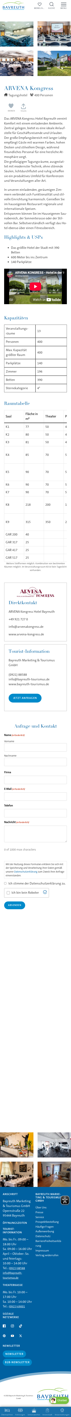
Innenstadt (47, 1415)
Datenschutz (43, 1236)
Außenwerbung (45, 1231)
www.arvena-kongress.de (26, 634)
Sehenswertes (34, 1415)
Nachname (10, 755)
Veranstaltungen (62, 1415)
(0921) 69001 (17, 1306)
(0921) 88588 (18, 675)
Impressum (42, 1250)
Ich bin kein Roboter (25, 893)
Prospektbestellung (47, 1222)
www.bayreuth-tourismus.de (29, 684)
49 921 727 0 (19, 619)
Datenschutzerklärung (25, 871)
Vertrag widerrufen (47, 1255)
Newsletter (14, 1354)
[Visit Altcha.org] (45, 893)
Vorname (9, 741)
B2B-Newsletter (17, 1362)
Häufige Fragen (45, 1226)
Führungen (20, 1415)
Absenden (14, 905)
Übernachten (7, 1415)
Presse (39, 1212)
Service (40, 1217)
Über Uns (41, 1207)
